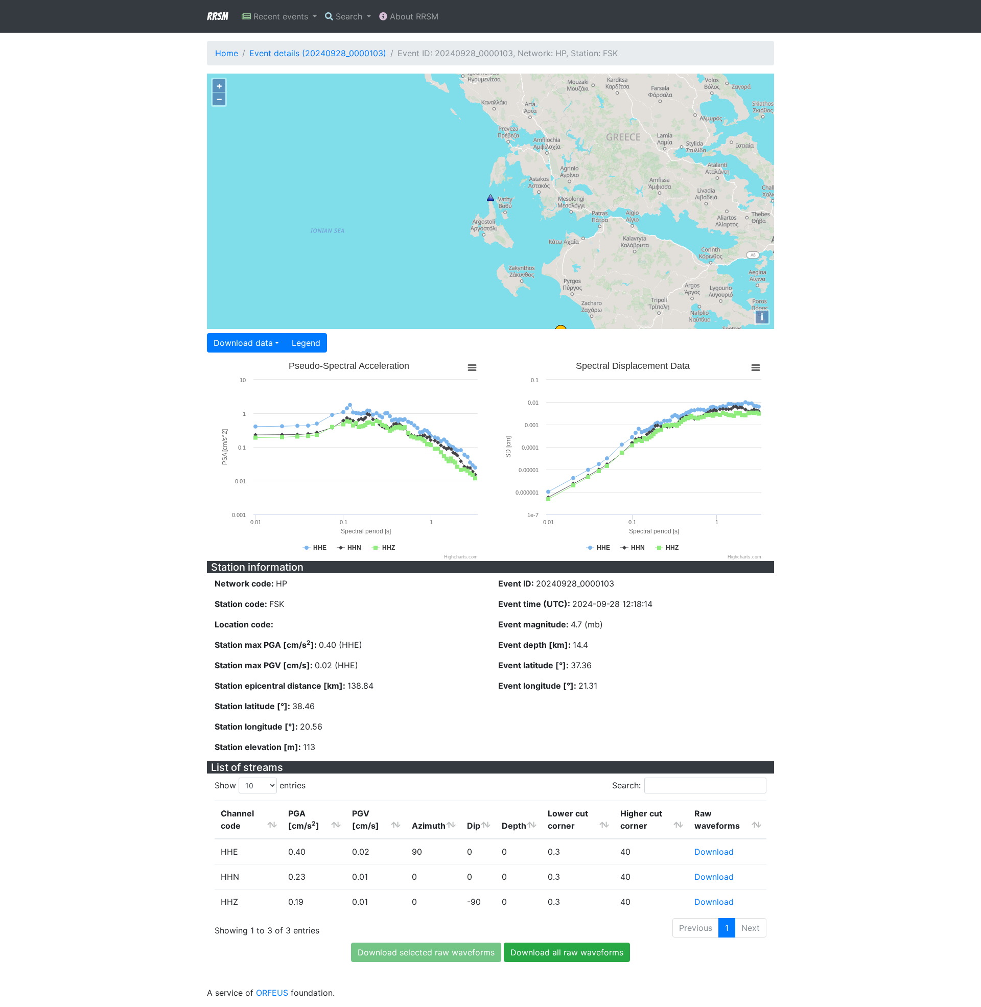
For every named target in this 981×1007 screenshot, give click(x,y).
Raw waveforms (717, 819)
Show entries (260, 785)
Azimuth (429, 826)
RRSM (217, 16)
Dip (473, 826)
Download (714, 852)
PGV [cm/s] (365, 819)
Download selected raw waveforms (426, 952)
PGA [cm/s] (303, 819)
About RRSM (412, 16)
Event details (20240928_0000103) (317, 53)
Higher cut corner (641, 819)
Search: (626, 785)
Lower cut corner (568, 819)
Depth (514, 826)
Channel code (237, 819)
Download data (243, 343)
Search (349, 16)
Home (226, 53)
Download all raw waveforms (566, 952)
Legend (306, 343)
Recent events (281, 16)
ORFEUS (272, 993)
